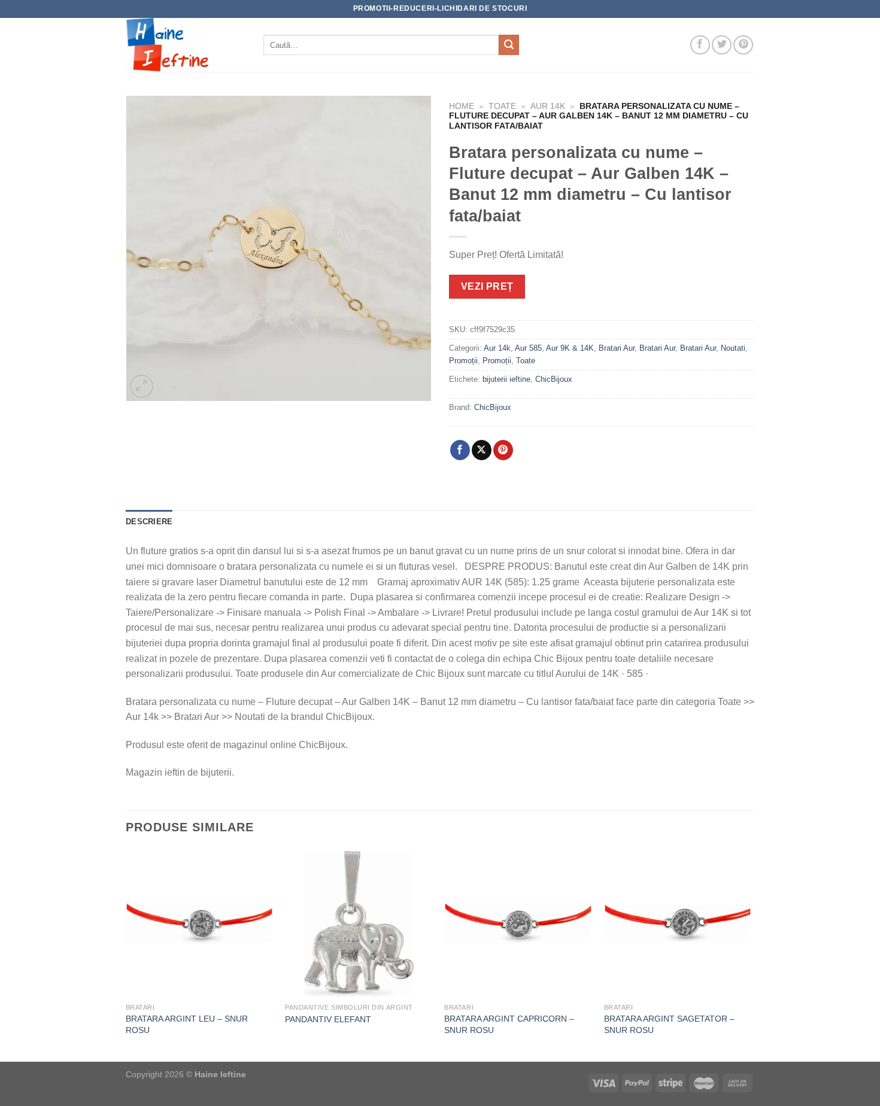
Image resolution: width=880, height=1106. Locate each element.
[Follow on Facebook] (700, 45)
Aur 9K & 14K (570, 348)
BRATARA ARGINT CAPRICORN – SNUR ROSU (509, 1024)
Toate (502, 106)
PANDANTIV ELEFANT (328, 1019)
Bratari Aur (617, 348)
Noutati (733, 348)
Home (461, 106)
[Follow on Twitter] (722, 45)
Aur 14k (547, 106)
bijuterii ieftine (506, 379)
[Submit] (509, 45)
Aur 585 (528, 348)
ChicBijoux (553, 379)
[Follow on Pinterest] (743, 45)
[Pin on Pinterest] (503, 450)
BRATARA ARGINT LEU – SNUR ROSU (187, 1024)
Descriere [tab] (149, 521)
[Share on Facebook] (460, 450)
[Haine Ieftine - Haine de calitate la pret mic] (185, 45)
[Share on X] (481, 450)
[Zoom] (141, 386)
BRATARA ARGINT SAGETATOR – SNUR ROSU (669, 1024)
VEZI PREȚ (487, 286)
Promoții (463, 360)
